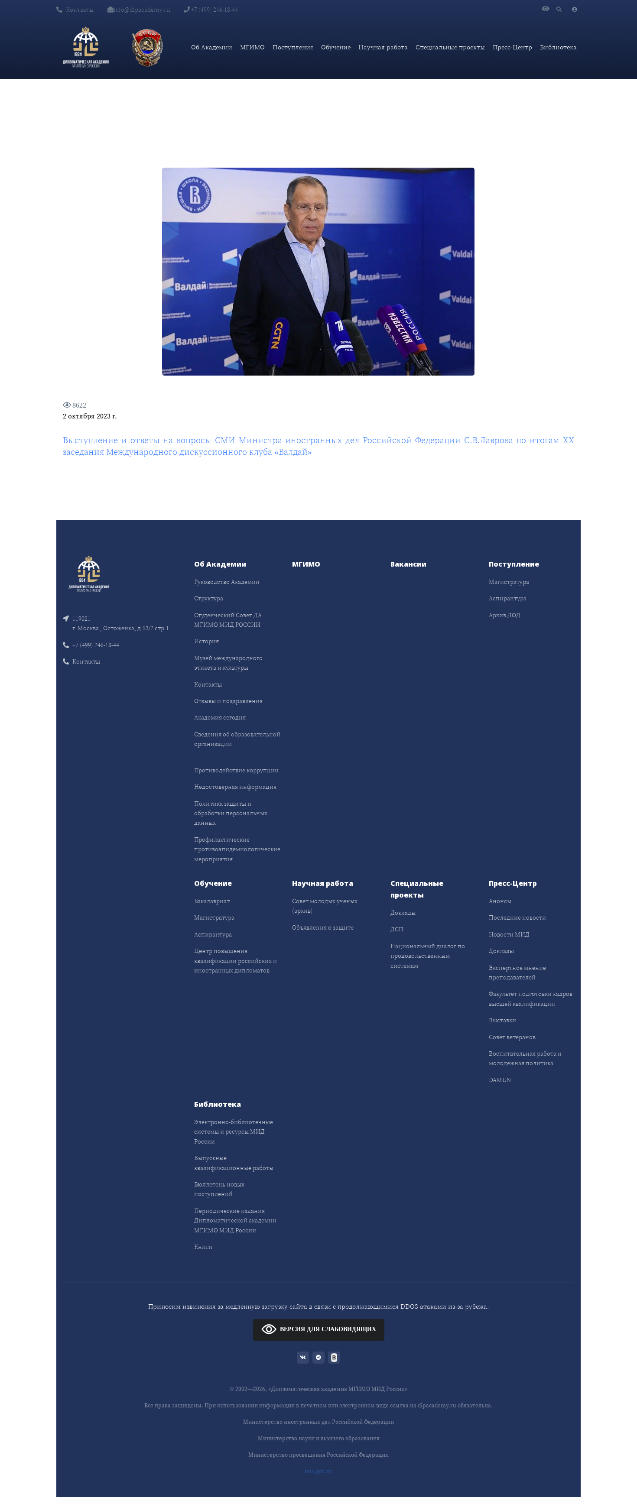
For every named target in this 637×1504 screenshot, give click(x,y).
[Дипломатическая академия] (85, 47)
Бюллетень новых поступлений (219, 1189)
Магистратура (509, 581)
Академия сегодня (220, 717)
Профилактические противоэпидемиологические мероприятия (237, 849)
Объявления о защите (323, 927)
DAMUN (500, 1080)
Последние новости (517, 917)
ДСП (396, 929)
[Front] (89, 573)
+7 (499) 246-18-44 (214, 9)
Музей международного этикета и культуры (228, 663)
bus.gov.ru (318, 1471)
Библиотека (558, 47)
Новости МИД (509, 934)
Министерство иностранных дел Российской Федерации (318, 1422)
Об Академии (211, 47)
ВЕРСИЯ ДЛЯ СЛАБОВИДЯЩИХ (328, 1329)
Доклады (403, 912)
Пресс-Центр (512, 47)
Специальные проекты (450, 47)
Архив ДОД (504, 615)
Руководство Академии (227, 581)
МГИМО (252, 47)
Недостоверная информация (235, 786)
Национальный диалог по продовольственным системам (427, 956)
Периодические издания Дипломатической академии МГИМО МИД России (235, 1220)
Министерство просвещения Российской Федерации (318, 1455)
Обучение (336, 47)
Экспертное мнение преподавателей (517, 972)
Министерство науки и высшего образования (319, 1438)
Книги (203, 1246)
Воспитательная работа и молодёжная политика (525, 1058)
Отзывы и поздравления (228, 701)
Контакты (80, 9)
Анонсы (500, 901)
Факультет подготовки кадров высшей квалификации (530, 998)
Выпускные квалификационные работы (233, 1163)
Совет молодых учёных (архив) (325, 906)
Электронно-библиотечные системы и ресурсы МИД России (233, 1132)
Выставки (502, 1020)
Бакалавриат (212, 901)
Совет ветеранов (512, 1037)
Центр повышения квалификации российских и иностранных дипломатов (235, 960)
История (206, 641)
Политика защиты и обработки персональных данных (230, 813)
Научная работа (383, 47)
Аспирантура (507, 598)
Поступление (293, 47)
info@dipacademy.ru (142, 9)
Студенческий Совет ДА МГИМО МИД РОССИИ (228, 620)
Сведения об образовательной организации (237, 739)
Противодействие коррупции (236, 770)
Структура (208, 598)
